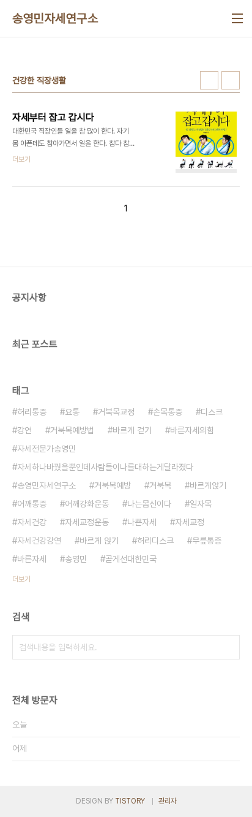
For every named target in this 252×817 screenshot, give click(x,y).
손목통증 (167, 412)
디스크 (212, 412)
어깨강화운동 (87, 504)
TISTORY (130, 801)
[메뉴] (237, 18)
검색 (227, 647)
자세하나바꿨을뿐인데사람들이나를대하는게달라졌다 (105, 467)
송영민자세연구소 (55, 18)
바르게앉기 (208, 485)
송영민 (76, 559)
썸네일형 (209, 80)
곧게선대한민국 (131, 559)
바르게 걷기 (132, 430)
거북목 (160, 485)
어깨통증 (31, 504)
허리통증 (31, 412)
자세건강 (31, 522)
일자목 (201, 504)
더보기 (21, 579)
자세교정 (189, 522)
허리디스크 (155, 540)
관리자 (167, 801)
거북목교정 (116, 412)
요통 (72, 412)
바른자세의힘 (192, 430)
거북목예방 (112, 485)
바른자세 (31, 559)
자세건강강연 (39, 540)
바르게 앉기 (99, 540)
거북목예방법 (72, 430)
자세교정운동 (87, 522)
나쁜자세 (142, 522)
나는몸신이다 (149, 504)
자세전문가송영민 (46, 449)
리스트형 (230, 80)
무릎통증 (206, 540)
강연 (24, 430)
